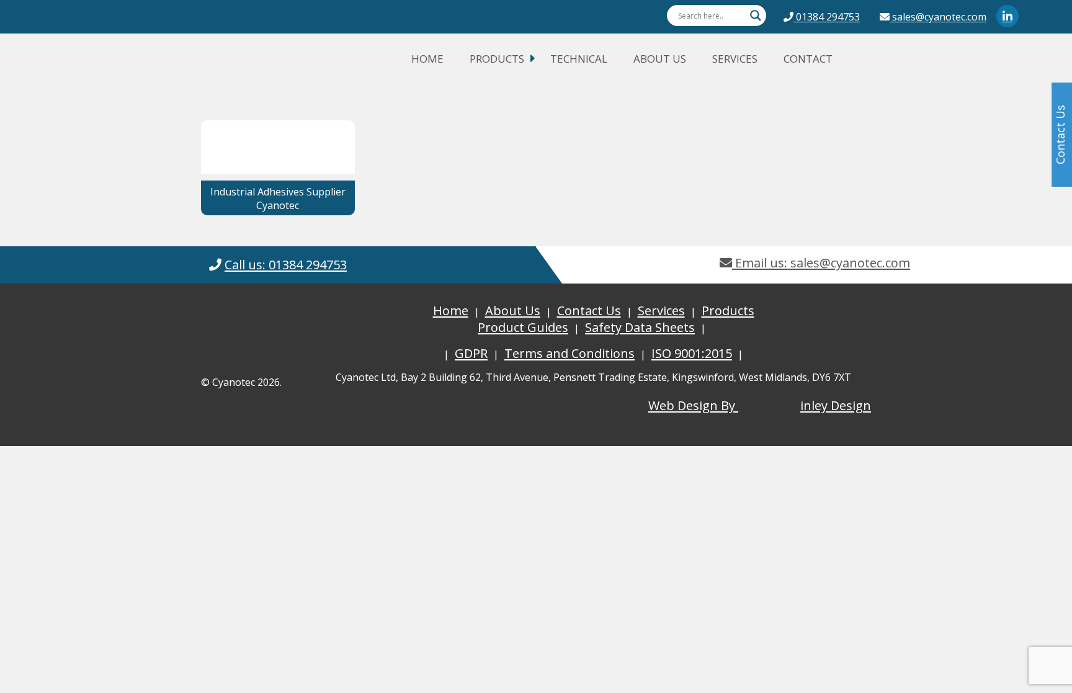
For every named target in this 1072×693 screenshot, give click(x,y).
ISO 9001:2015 (691, 353)
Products (497, 58)
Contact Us (589, 310)
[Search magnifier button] (755, 15)
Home (427, 58)
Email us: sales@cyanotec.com (821, 262)
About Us (659, 58)
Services (734, 58)
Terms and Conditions (569, 353)
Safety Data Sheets (640, 327)
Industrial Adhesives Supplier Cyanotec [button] (278, 198)
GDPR (471, 353)
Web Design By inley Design (759, 405)
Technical (578, 58)
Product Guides (523, 327)
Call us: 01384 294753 (286, 264)
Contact (808, 58)
